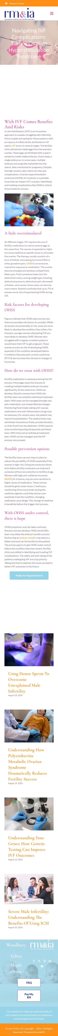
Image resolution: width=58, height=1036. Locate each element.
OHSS (30, 263)
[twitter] (39, 961)
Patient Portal (17, 3)
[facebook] (34, 961)
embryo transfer (27, 537)
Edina (16, 956)
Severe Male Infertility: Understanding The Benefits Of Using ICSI (28, 917)
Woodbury (16, 945)
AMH (8, 478)
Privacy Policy (12, 1028)
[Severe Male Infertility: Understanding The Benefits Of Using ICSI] (29, 889)
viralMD (41, 1032)
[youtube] (42, 966)
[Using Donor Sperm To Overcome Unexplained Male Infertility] (29, 649)
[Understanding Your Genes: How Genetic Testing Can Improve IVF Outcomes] (29, 813)
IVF (13, 145)
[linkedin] (50, 961)
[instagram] (44, 961)
